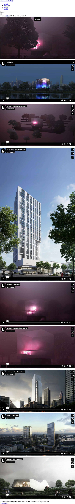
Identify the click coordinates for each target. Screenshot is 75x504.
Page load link (4, 503)
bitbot (8, 16)
